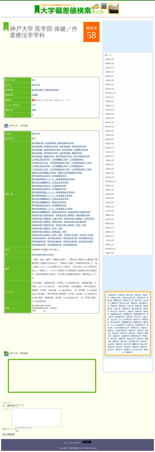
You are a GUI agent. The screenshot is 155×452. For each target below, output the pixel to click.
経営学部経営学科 (64, 156)
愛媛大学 (135, 344)
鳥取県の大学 (109, 185)
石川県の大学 (109, 152)
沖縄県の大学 (109, 253)
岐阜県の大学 (109, 126)
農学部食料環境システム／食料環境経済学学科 (53, 179)
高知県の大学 (109, 219)
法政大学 (138, 311)
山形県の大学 (109, 80)
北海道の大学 (109, 59)
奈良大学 (140, 338)
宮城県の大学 (109, 72)
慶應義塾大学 (127, 322)
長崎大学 (135, 347)
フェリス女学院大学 (118, 325)
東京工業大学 (137, 308)
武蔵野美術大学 (139, 314)
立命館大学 (125, 336)
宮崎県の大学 (109, 244)
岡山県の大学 (109, 194)
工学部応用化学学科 (41, 159)
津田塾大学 (126, 308)
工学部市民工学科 (40, 163)
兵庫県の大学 (109, 164)
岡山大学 (124, 341)
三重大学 (140, 330)
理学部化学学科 (70, 238)
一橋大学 (130, 311)
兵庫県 (35, 95)
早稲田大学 (135, 327)
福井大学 (132, 333)
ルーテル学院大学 (125, 319)
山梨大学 (110, 330)
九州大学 (119, 347)
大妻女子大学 (115, 297)
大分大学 (110, 349)
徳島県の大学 (109, 206)
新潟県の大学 (109, 139)
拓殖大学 (122, 306)
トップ (109, 55)
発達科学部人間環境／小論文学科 (47, 219)
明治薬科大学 (120, 317)
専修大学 (114, 306)
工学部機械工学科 (60, 159)
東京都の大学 (109, 88)
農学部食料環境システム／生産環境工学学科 (52, 196)
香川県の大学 (109, 211)
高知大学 (111, 347)
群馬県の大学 (109, 114)
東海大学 (134, 303)
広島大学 (143, 341)
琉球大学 (128, 352)
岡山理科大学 (134, 341)
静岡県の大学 (109, 131)
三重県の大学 (109, 135)
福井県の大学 (109, 156)
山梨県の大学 (109, 118)
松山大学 (143, 344)
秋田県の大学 (109, 76)
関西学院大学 (136, 336)
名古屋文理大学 (121, 330)
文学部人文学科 (71, 235)
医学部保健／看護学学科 (71, 153)
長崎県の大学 (109, 232)
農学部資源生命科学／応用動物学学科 (49, 189)
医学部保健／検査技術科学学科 (59, 143)
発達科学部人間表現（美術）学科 (47, 235)
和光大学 (136, 319)
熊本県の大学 (109, 236)
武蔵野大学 (128, 314)
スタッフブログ (75, 442)
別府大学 (118, 349)
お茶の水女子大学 (128, 297)
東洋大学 (114, 311)
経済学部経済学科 (81, 156)
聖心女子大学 (124, 303)
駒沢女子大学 (129, 300)
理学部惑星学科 (70, 245)
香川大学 (127, 344)
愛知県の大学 (109, 122)
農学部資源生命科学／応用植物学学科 (49, 176)
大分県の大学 (109, 240)
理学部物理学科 (39, 241)
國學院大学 (118, 300)
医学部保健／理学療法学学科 (73, 146)
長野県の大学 (109, 143)
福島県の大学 (109, 84)
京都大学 (122, 338)
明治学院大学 (140, 325)
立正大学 (113, 319)
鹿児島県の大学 (110, 249)
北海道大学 (112, 295)
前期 (34, 110)
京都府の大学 (109, 168)
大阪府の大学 (109, 160)
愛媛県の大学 (109, 215)
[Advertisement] (51, 59)
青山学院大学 (115, 322)
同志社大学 (131, 338)
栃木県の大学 (109, 110)
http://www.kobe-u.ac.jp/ (42, 254)
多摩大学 (138, 306)
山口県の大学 (109, 202)
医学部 (35, 90)
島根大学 (115, 341)
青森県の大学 (109, 63)
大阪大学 (140, 333)
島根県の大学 (109, 190)
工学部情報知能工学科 (59, 163)
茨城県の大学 (109, 105)
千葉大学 (143, 327)
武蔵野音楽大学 (116, 314)
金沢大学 (123, 333)
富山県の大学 (109, 147)
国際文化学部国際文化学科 (44, 173)
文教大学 (130, 325)
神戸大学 (36, 85)
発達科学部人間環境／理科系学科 (47, 222)
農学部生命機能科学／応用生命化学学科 (50, 182)
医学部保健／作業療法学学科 (45, 146)
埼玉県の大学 (109, 97)
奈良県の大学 (109, 177)
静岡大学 (132, 330)
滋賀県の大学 (109, 173)
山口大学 (111, 344)
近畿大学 (116, 336)
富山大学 (115, 333)
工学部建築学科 (76, 159)
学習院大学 (141, 297)
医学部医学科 (38, 143)
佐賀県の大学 (109, 227)
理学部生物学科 (54, 241)
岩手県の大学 (109, 67)
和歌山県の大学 (110, 181)
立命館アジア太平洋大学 (132, 349)
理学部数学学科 (86, 238)
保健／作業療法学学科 (48, 90)
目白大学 (137, 317)
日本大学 (122, 311)
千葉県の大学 (109, 101)
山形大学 (137, 295)
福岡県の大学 (109, 223)
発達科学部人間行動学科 (75, 222)
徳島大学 (119, 344)
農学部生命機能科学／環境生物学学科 (49, 202)
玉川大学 (130, 306)
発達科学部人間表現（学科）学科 (47, 228)
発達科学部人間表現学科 (43, 225)
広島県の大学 (109, 198)
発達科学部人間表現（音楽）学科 (71, 225)
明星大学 (129, 317)
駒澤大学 (138, 300)
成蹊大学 (114, 303)
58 (33, 99)
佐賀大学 (127, 347)
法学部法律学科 (39, 238)
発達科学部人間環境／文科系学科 (79, 219)
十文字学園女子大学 (121, 327)
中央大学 (117, 308)
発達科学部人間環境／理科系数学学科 (73, 215)
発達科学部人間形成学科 (79, 212)
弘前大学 (121, 295)
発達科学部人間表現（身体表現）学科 (49, 232)
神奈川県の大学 (110, 93)
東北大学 (129, 295)
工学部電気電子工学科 (81, 163)
